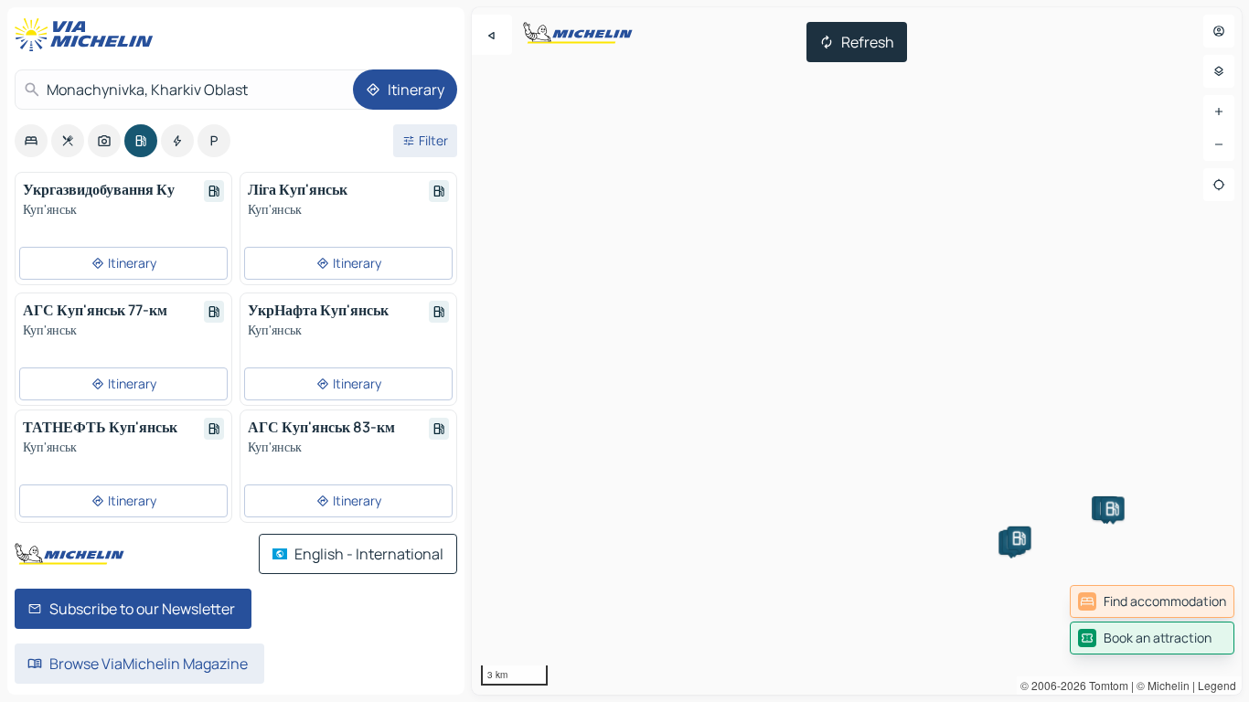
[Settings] (1218, 71)
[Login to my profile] (1218, 31)
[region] (857, 351)
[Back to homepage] (88, 35)
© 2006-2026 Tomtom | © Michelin (1105, 685)
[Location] (1218, 184)
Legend (1217, 685)
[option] (31, 140)
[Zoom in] (1218, 111)
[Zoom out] (1218, 144)
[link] (1152, 601)
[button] (1019, 538)
